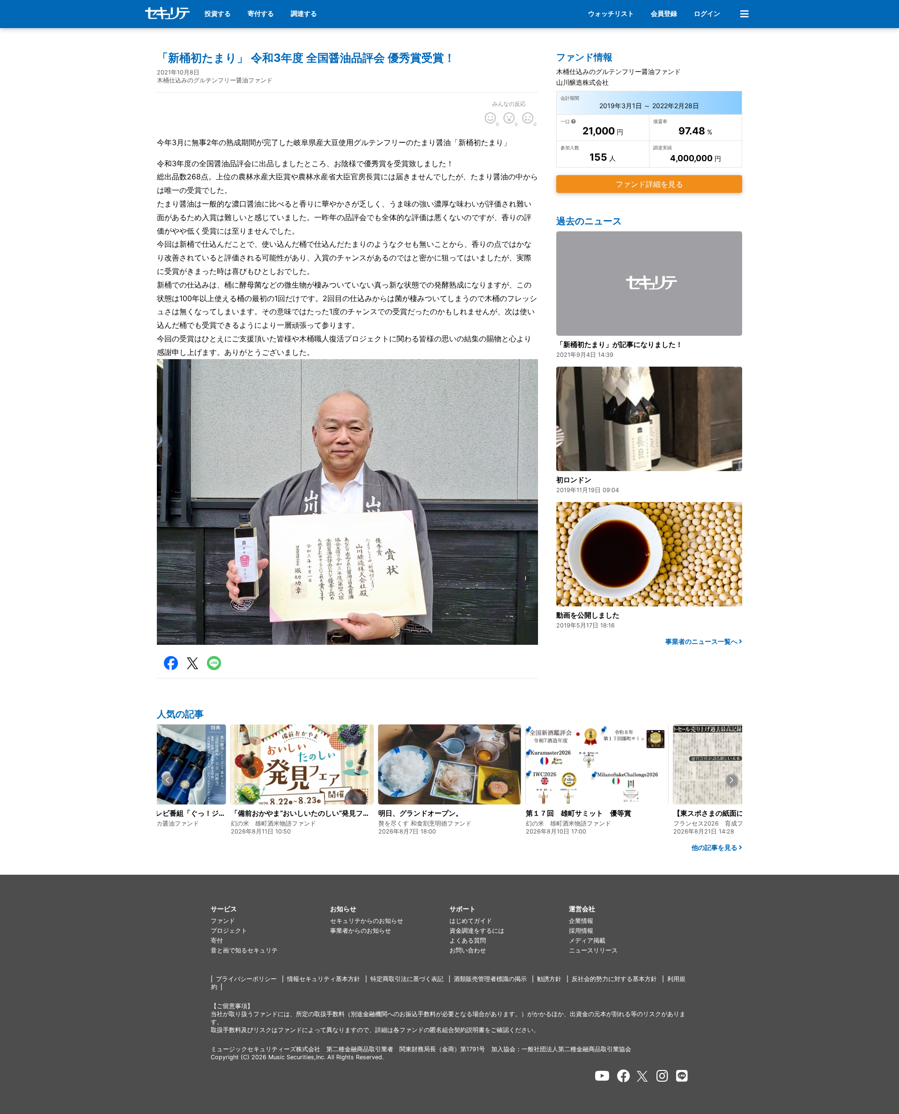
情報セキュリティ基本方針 (323, 978)
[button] (167, 780)
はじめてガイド (471, 920)
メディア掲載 (587, 940)
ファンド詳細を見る (649, 184)
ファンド (223, 920)
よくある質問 (468, 940)
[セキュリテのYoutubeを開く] (602, 1076)
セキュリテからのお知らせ (366, 920)
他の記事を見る (715, 847)
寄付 (217, 940)
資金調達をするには (477, 930)
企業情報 (581, 920)
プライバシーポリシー (246, 978)
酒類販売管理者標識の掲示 (490, 978)
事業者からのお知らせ (360, 930)
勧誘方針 (549, 978)
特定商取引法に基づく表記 (406, 978)
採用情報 (581, 930)
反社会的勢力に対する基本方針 (614, 978)
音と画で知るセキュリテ (244, 950)
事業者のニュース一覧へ (702, 641)
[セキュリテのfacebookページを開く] (623, 1076)
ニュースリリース (593, 950)
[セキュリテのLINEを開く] (682, 1076)
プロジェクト (229, 930)
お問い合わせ (468, 950)
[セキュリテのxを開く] (643, 1076)
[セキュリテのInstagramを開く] (662, 1076)
